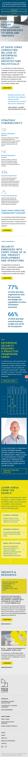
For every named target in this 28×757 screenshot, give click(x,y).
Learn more (7, 88)
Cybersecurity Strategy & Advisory (9, 706)
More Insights (6, 624)
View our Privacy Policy (6, 755)
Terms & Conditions (17, 755)
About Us (4, 738)
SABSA (3, 735)
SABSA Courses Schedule (9, 726)
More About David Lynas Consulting (11, 471)
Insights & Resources (8, 741)
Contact (4, 743)
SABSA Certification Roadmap (7, 722)
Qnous (3, 732)
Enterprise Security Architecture (7, 702)
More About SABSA (9, 381)
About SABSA (5, 719)
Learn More (7, 230)
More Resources (6, 667)
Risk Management (7, 710)
